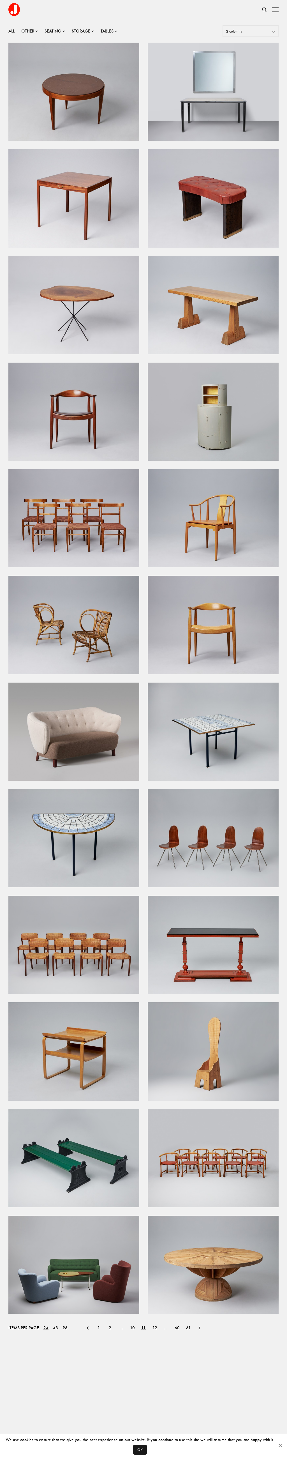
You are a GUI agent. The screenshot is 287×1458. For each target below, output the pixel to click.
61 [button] (188, 1327)
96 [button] (65, 1328)
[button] (87, 1327)
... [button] (121, 1328)
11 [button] (143, 1327)
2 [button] (110, 1327)
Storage (81, 31)
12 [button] (154, 1327)
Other (27, 31)
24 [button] (45, 1328)
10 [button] (132, 1327)
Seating (53, 31)
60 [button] (177, 1327)
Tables (107, 31)
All (11, 31)
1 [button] (99, 1327)
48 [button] (55, 1328)
